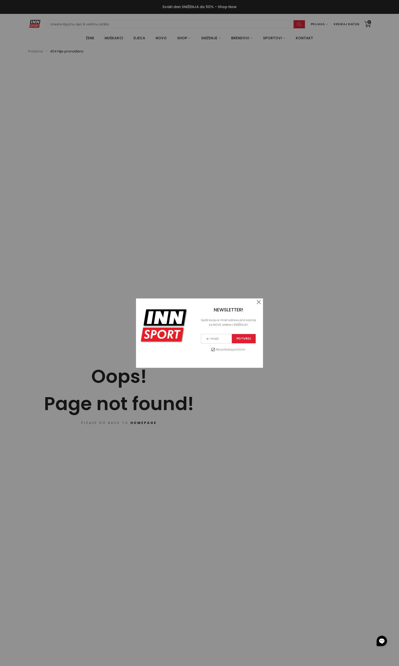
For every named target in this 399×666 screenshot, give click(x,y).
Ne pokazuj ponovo (230, 349)
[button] (382, 641)
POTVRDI (243, 338)
